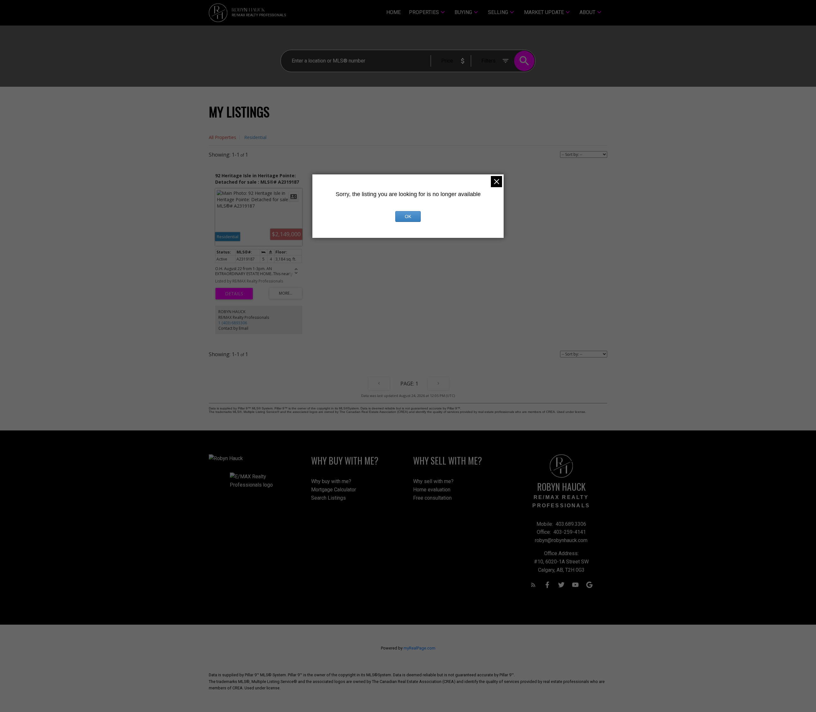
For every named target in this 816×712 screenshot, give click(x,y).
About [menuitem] (587, 12)
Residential (255, 137)
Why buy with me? (331, 481)
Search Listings (328, 498)
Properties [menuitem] (424, 12)
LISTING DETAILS (234, 293)
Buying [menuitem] (463, 12)
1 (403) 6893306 (232, 323)
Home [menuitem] (393, 12)
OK (408, 216)
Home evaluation (431, 490)
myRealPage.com (419, 648)
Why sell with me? (433, 481)
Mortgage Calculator (333, 490)
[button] (533, 585)
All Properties (222, 137)
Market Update (544, 12)
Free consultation (432, 498)
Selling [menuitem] (498, 12)
